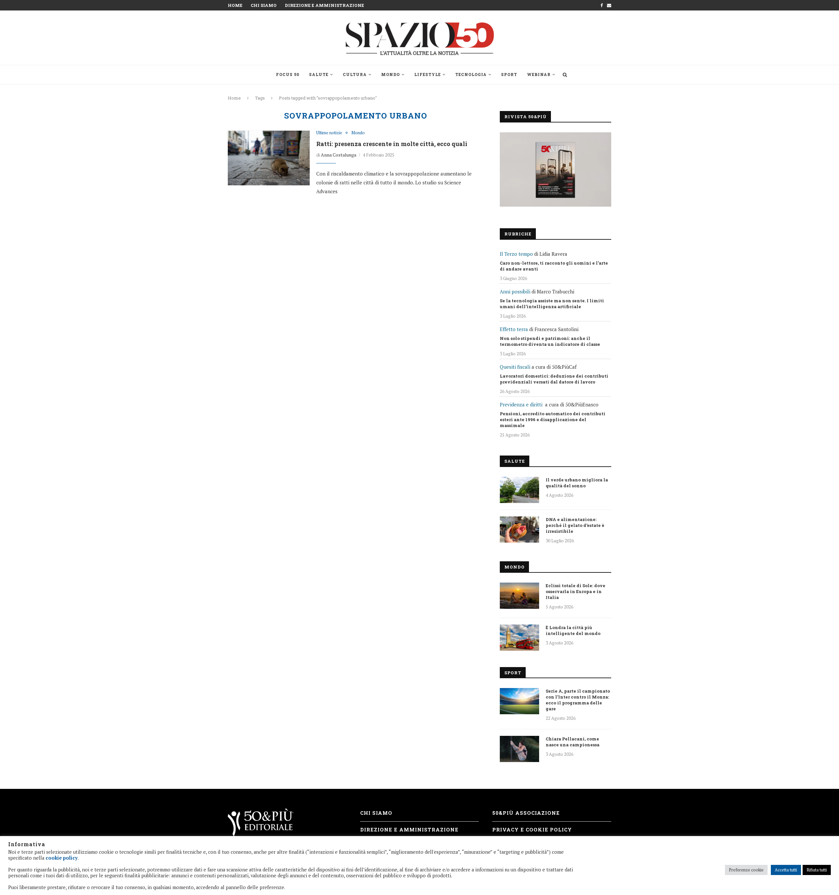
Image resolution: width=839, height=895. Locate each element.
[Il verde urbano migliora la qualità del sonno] (519, 490)
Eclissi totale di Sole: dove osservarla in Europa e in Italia (575, 591)
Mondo (390, 74)
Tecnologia (471, 74)
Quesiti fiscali (515, 367)
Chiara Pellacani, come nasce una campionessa (572, 742)
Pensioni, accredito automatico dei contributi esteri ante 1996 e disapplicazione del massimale (552, 419)
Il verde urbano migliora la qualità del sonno (577, 483)
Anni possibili (515, 291)
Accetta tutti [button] (786, 870)
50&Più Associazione (526, 813)
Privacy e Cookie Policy (532, 829)
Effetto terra (514, 329)
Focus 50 (287, 74)
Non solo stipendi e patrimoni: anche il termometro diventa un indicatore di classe (550, 341)
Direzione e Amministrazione (324, 5)
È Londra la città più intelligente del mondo (573, 630)
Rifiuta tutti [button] (817, 870)
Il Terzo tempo (516, 254)
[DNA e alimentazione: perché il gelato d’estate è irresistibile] (519, 529)
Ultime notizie (329, 133)
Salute (318, 74)
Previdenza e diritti (521, 404)
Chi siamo (264, 5)
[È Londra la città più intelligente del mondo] (519, 638)
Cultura (355, 74)
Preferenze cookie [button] (746, 870)
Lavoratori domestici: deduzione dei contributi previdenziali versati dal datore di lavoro (554, 379)
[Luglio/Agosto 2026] (555, 169)
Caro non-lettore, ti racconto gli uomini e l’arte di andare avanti (554, 266)
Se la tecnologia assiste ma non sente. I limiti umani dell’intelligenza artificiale (552, 303)
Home (235, 5)
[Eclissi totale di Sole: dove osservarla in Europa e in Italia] (519, 596)
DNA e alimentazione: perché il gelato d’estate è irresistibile (575, 525)
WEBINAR (539, 74)
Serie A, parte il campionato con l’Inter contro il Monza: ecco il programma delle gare (578, 700)
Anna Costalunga (338, 155)
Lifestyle (427, 74)
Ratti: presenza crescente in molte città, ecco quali (391, 144)
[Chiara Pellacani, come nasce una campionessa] (519, 749)
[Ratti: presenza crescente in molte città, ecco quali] (269, 157)
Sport (509, 74)
